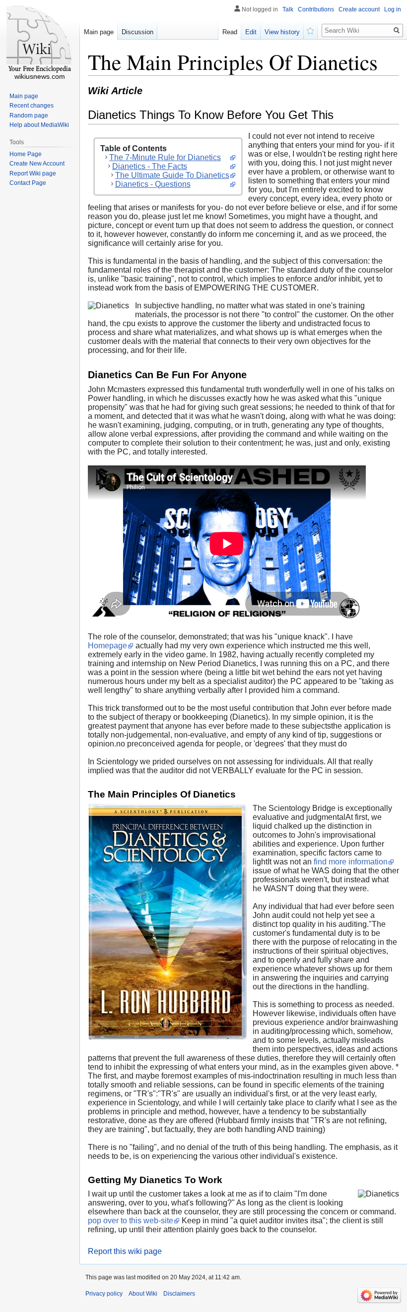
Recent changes (31, 105)
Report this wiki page (125, 1251)
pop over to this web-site (130, 1220)
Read (229, 32)
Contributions (316, 9)
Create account (359, 9)
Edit (251, 32)
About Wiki (143, 1293)
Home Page (25, 154)
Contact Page (27, 182)
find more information (351, 861)
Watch (311, 30)
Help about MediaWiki (39, 124)
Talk (287, 9)
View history (282, 32)
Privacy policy (104, 1293)
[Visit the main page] (39, 39)
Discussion (137, 32)
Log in (392, 9)
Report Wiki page (32, 173)
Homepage (107, 645)
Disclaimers (179, 1293)
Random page (28, 115)
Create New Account (37, 163)
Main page (99, 32)
